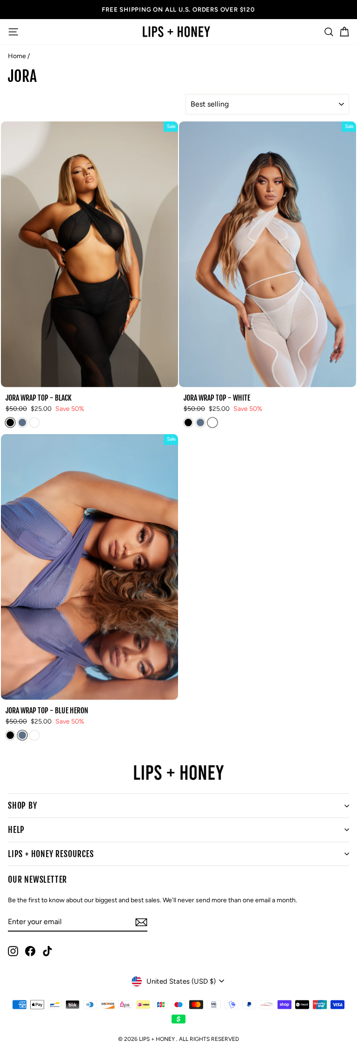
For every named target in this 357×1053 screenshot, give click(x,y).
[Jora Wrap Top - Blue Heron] (22, 422)
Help (16, 830)
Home (17, 56)
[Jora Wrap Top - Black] (10, 422)
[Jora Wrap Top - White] (34, 422)
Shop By (22, 805)
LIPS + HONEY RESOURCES (51, 854)
